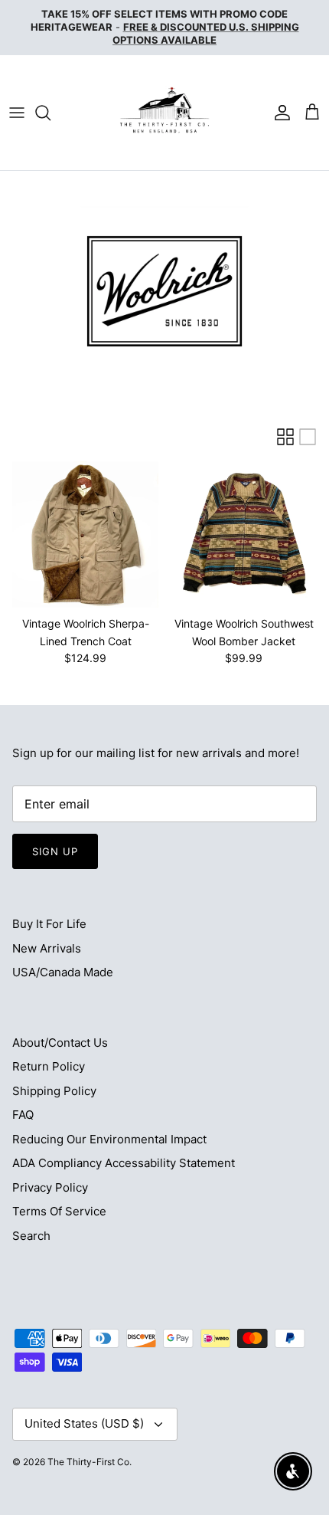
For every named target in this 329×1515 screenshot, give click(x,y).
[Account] (278, 113)
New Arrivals (46, 948)
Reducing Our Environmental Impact (109, 1139)
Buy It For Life (49, 924)
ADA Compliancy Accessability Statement (123, 1163)
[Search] (50, 113)
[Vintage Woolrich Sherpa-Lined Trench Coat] (85, 534)
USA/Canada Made (62, 972)
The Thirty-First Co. (89, 1461)
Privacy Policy (50, 1187)
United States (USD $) (84, 1423)
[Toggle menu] (17, 113)
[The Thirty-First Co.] (164, 112)
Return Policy (48, 1066)
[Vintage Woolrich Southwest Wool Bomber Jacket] (244, 534)
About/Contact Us (60, 1042)
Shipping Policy (54, 1091)
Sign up (55, 851)
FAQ (23, 1114)
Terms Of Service (59, 1211)
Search (31, 1235)
